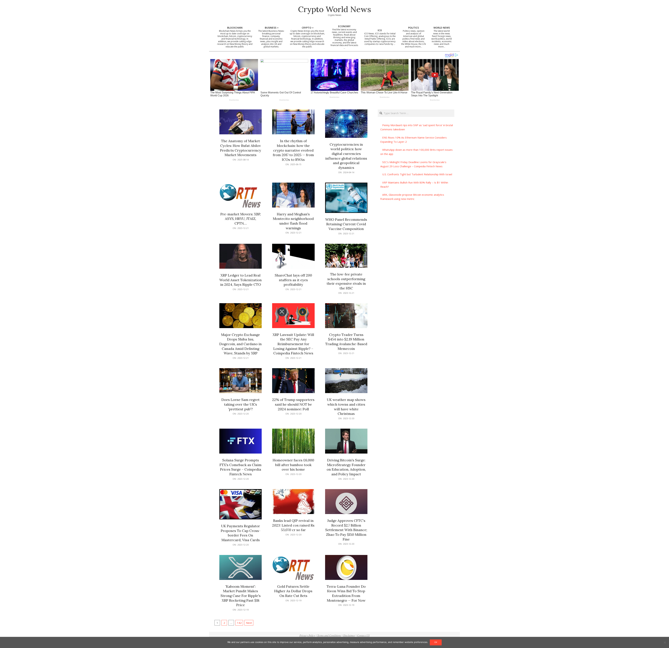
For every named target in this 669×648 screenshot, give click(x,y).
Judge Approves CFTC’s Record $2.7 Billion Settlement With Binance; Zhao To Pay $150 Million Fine (346, 529)
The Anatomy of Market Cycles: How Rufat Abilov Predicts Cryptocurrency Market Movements (240, 148)
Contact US (363, 635)
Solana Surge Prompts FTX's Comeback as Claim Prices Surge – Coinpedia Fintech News (241, 467)
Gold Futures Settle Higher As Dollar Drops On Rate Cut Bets (293, 591)
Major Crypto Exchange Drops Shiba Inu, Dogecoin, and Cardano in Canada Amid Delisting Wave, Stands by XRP (240, 343)
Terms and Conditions (329, 635)
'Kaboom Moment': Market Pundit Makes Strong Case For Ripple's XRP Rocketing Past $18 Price (241, 595)
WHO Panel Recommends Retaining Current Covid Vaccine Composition (346, 224)
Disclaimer (349, 635)
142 (239, 622)
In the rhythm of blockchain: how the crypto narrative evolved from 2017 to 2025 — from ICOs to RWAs (293, 150)
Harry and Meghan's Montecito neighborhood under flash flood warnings (293, 221)
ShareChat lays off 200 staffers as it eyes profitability (293, 280)
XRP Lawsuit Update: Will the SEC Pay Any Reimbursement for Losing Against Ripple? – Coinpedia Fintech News (293, 343)
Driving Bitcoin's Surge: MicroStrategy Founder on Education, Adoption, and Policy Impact (346, 467)
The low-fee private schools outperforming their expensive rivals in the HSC (346, 281)
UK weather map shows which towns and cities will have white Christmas (346, 406)
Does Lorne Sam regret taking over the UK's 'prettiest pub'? (240, 404)
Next (249, 622)
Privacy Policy (307, 635)
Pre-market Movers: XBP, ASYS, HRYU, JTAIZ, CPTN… (240, 218)
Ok (435, 642)
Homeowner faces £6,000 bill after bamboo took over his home (293, 464)
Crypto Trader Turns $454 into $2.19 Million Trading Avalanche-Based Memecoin (346, 341)
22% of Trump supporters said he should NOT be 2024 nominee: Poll (293, 404)
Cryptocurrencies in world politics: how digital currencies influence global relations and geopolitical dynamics (346, 156)
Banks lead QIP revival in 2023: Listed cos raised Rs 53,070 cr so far (293, 525)
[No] (664, 642)
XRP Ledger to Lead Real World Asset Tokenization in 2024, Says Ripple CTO (240, 280)
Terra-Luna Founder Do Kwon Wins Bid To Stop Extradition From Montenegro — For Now (346, 593)
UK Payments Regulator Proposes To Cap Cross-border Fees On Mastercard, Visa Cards (240, 533)
